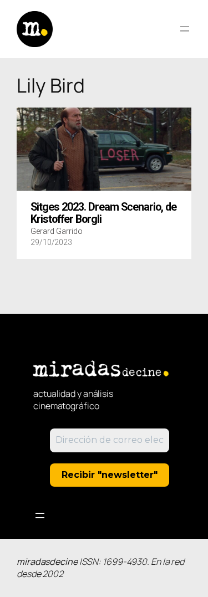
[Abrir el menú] (184, 28)
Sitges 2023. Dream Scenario (103, 213)
